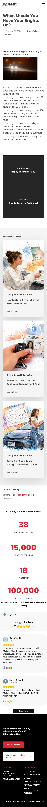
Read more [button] (8, 662)
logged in (20, 494)
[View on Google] (5, 639)
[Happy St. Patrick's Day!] (23, 171)
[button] (43, 4)
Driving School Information (20, 294)
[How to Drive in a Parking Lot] (23, 202)
